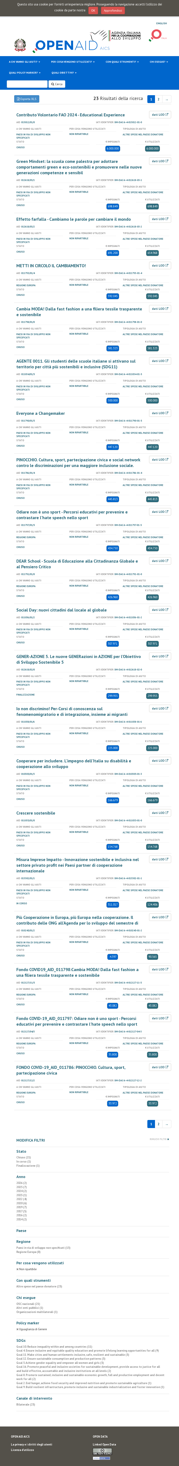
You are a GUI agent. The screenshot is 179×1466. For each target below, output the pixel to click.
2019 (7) (21, 1207)
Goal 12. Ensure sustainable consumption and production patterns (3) (60, 1359)
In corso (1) (23, 1161)
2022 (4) (21, 1199)
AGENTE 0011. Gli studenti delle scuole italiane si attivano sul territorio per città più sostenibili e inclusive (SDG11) (76, 364)
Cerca (58, 84)
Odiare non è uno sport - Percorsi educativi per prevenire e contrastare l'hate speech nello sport (72, 514)
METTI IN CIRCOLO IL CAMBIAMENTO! (51, 266)
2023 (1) (21, 1195)
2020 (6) (21, 1203)
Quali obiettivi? (63, 72)
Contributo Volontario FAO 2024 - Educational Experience (70, 115)
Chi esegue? (158, 61)
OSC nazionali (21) (28, 1304)
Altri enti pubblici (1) (29, 1308)
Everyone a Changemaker (40, 413)
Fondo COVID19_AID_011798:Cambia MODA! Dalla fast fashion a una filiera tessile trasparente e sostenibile (77, 972)
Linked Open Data (104, 1444)
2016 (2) (21, 1215)
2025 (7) (21, 1187)
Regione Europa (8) (28, 1252)
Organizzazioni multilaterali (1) (37, 1312)
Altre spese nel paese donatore (143, 134)
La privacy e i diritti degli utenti (31, 1444)
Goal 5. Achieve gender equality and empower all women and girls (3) (60, 1363)
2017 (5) (21, 1211)
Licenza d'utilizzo (22, 1450)
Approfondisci (113, 10)
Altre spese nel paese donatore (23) (39, 1286)
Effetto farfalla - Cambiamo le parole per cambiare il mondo (73, 219)
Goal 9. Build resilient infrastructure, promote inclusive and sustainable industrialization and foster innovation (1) (90, 1387)
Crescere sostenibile (35, 813)
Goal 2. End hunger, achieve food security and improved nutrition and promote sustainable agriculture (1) (83, 1383)
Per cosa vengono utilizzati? (72, 61)
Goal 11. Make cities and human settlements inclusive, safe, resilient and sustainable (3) (72, 1355)
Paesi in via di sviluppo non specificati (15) (43, 1248)
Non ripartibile (78, 134)
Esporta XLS (28, 99)
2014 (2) (21, 1219)
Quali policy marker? (23, 72)
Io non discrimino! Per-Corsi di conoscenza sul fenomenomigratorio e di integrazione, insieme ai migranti (71, 711)
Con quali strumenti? (121, 61)
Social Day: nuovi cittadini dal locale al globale (61, 610)
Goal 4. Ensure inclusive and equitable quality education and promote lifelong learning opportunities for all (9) (87, 1350)
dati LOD (158, 115)
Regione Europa (26, 285)
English (161, 23)
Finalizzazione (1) (28, 1166)
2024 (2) (21, 1191)
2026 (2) (21, 1183)
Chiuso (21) (23, 1157)
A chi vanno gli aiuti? (23, 61)
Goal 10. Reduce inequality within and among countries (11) (54, 1347)
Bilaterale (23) (25, 1404)
